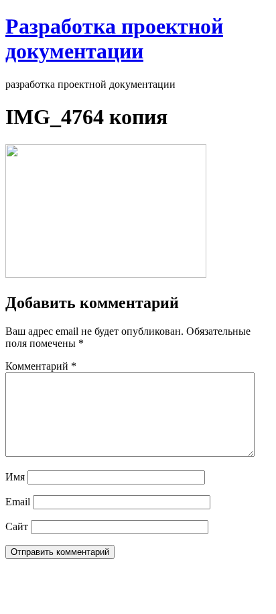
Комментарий (40, 366)
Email (17, 501)
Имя (15, 476)
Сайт (16, 526)
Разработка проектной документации (114, 38)
